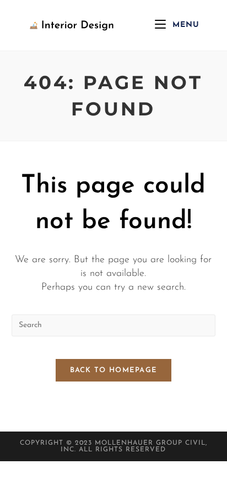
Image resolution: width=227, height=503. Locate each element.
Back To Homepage (114, 370)
